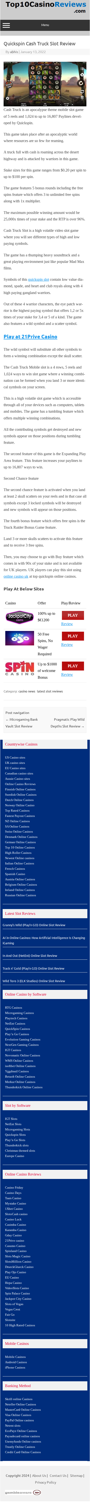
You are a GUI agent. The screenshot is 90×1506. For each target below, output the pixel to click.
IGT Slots (11, 1119)
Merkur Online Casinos (20, 1082)
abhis (14, 51)
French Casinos (15, 868)
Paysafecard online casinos (22, 1436)
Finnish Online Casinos (20, 789)
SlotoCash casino (16, 1214)
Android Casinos (16, 1362)
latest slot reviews (50, 691)
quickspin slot (38, 279)
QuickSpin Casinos (17, 1029)
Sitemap (76, 1475)
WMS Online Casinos (19, 1060)
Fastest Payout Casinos (20, 816)
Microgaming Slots (17, 1129)
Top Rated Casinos (17, 810)
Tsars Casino (13, 1198)
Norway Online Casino (20, 805)
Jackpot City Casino (18, 1299)
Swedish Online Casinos (20, 794)
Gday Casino (13, 1235)
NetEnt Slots (13, 1124)
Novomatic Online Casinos (22, 1055)
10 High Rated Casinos (20, 1325)
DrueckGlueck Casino (19, 1267)
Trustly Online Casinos (20, 1447)
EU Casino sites (15, 768)
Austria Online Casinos (20, 879)
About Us (39, 1475)
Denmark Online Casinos (21, 837)
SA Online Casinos (17, 826)
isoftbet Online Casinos (20, 1066)
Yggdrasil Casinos (17, 1071)
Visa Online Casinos (18, 1415)
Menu (45, 25)
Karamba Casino (15, 1230)
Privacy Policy (45, 1482)
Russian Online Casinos (20, 895)
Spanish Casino (15, 874)
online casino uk (16, 576)
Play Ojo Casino (15, 1272)
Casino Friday (14, 1187)
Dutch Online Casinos (19, 800)
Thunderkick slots (17, 1145)
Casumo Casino (15, 1246)
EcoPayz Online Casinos (21, 1431)
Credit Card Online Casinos (23, 1452)
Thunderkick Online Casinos (23, 1087)
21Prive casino (14, 1240)
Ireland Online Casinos (20, 890)
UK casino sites (15, 763)
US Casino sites (15, 757)
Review (67, 624)
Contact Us (58, 1475)
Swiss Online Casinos (19, 831)
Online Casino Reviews (20, 784)
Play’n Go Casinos (17, 1034)
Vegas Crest (12, 1309)
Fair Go (10, 1314)
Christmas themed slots (20, 1150)
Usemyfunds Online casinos (23, 1441)
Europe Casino (14, 1156)
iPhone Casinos (15, 1367)
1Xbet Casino (14, 1209)
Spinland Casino (16, 1251)
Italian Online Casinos (19, 863)
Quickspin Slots (15, 1134)
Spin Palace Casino (17, 1293)
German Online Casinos (20, 842)
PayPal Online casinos (19, 1420)
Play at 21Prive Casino (30, 336)
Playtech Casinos (16, 1018)
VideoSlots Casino (17, 1288)
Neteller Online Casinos (20, 1404)
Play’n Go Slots (15, 1140)
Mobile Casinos (15, 1357)
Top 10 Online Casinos (20, 847)
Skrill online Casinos (18, 1399)
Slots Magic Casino (17, 1256)
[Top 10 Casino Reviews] (45, 13)
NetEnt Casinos (15, 1023)
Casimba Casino (15, 1224)
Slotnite (10, 1320)
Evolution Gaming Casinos (22, 1039)
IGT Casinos (13, 1050)
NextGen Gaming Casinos (22, 1045)
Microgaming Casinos (19, 1013)
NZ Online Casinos (17, 821)
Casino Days (13, 1193)
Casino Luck (13, 1219)
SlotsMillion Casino (18, 1261)
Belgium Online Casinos (21, 884)
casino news (26, 691)
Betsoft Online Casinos (20, 1076)
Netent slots (12, 1425)
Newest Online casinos (19, 858)
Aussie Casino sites (17, 778)
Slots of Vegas (14, 1304)
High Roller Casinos (18, 853)
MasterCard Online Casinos (23, 1409)
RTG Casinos (13, 1007)
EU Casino (12, 1277)
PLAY (73, 615)
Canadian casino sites (19, 773)
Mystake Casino (15, 1203)
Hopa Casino (13, 1283)
